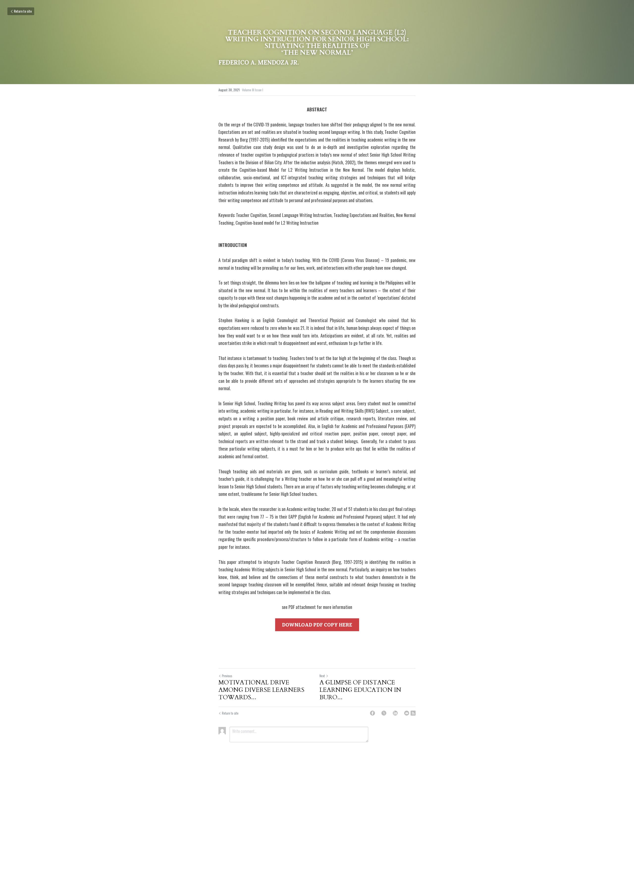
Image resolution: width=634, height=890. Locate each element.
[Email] (406, 713)
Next (322, 675)
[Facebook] (372, 713)
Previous (227, 675)
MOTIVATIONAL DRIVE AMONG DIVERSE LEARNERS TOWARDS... (261, 690)
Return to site (23, 11)
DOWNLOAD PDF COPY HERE (317, 625)
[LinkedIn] (395, 713)
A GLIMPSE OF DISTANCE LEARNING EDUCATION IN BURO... (360, 690)
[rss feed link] (413, 713)
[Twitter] (383, 713)
